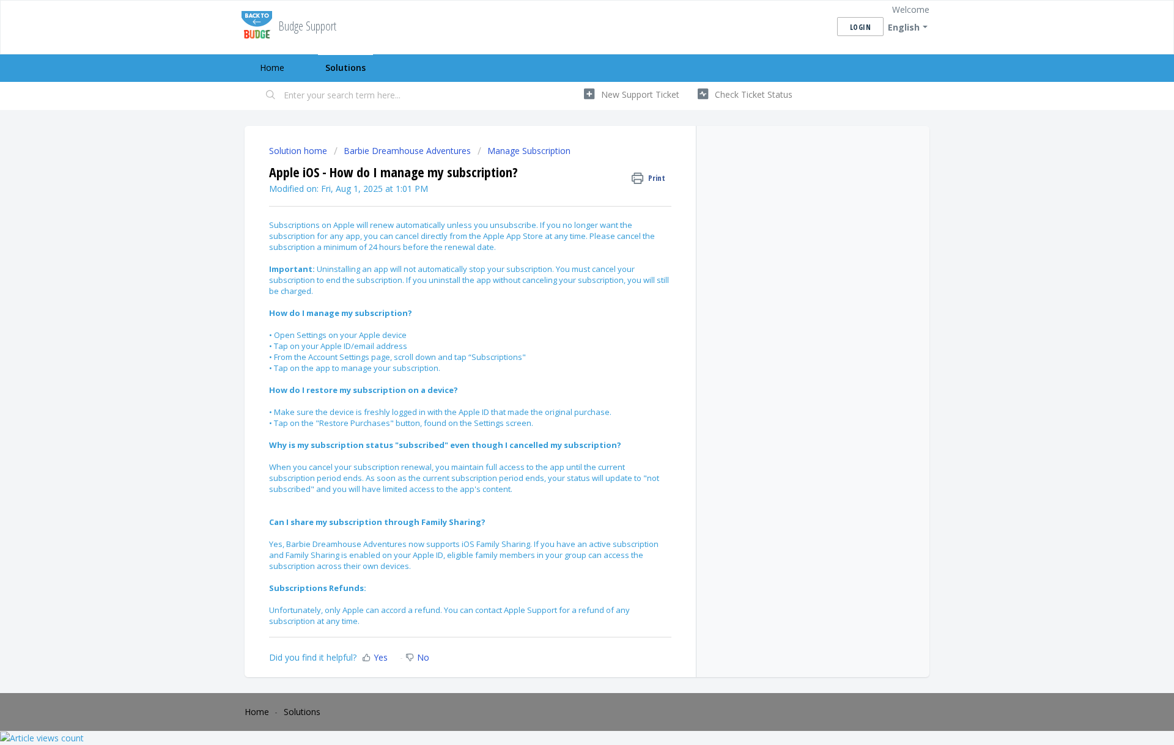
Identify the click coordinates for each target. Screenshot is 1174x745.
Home (272, 67)
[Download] (564, 213)
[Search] (271, 96)
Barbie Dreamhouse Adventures (407, 150)
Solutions (345, 67)
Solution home (299, 150)
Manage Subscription (528, 150)
